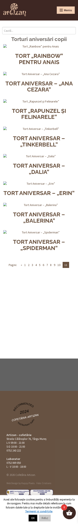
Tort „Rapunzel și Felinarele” (39, 114)
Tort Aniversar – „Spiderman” (39, 245)
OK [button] (33, 518)
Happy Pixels (27, 483)
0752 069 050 (13, 463)
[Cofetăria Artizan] (14, 9)
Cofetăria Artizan (25, 417)
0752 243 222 (13, 450)
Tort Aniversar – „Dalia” (39, 168)
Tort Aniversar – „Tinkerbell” (39, 141)
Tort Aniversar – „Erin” (39, 193)
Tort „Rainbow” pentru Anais (39, 59)
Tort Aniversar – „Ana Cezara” (39, 86)
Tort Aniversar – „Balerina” (39, 217)
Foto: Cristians (43, 483)
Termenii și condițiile (38, 511)
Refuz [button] (45, 518)
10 (58, 265)
